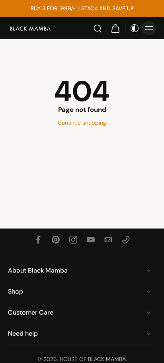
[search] (97, 28)
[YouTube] (91, 239)
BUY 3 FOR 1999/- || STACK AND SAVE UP (82, 8)
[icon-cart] (115, 28)
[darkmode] (132, 28)
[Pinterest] (55, 239)
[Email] (108, 239)
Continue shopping (82, 122)
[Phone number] (126, 239)
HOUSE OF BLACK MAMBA (93, 359)
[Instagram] (73, 239)
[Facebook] (38, 239)
